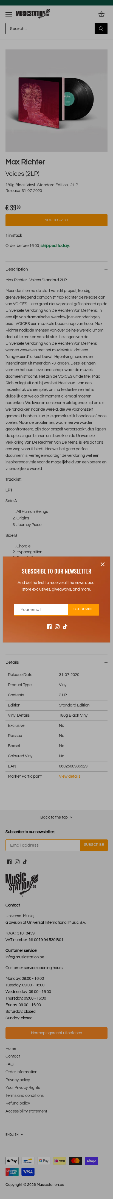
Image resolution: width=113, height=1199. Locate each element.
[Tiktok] (65, 627)
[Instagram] (57, 627)
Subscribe (84, 609)
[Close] (103, 564)
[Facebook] (49, 627)
